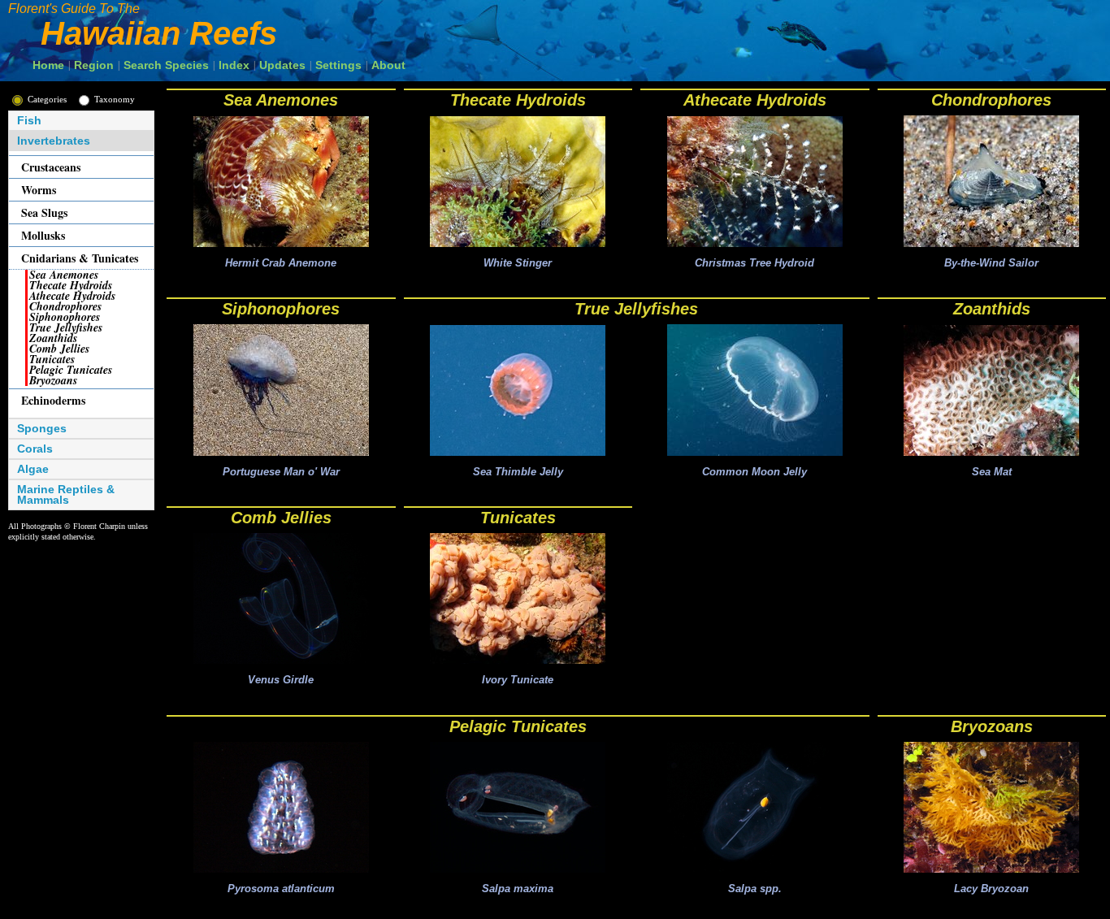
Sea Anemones (280, 100)
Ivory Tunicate (517, 680)
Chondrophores (991, 100)
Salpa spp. (755, 888)
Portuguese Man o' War (281, 472)
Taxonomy (114, 99)
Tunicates (518, 518)
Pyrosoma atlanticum (281, 888)
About (388, 65)
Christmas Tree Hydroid (754, 263)
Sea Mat (992, 472)
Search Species (166, 65)
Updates (282, 65)
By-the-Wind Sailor (991, 263)
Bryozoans (992, 726)
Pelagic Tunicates (518, 726)
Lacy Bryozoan (991, 888)
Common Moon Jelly (754, 472)
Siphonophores (281, 309)
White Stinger (517, 263)
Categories (47, 99)
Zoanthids (991, 309)
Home (48, 65)
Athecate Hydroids (754, 100)
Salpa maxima (517, 888)
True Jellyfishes (636, 309)
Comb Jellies (281, 518)
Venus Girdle (281, 680)
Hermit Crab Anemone (280, 263)
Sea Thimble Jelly (518, 472)
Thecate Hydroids (518, 100)
